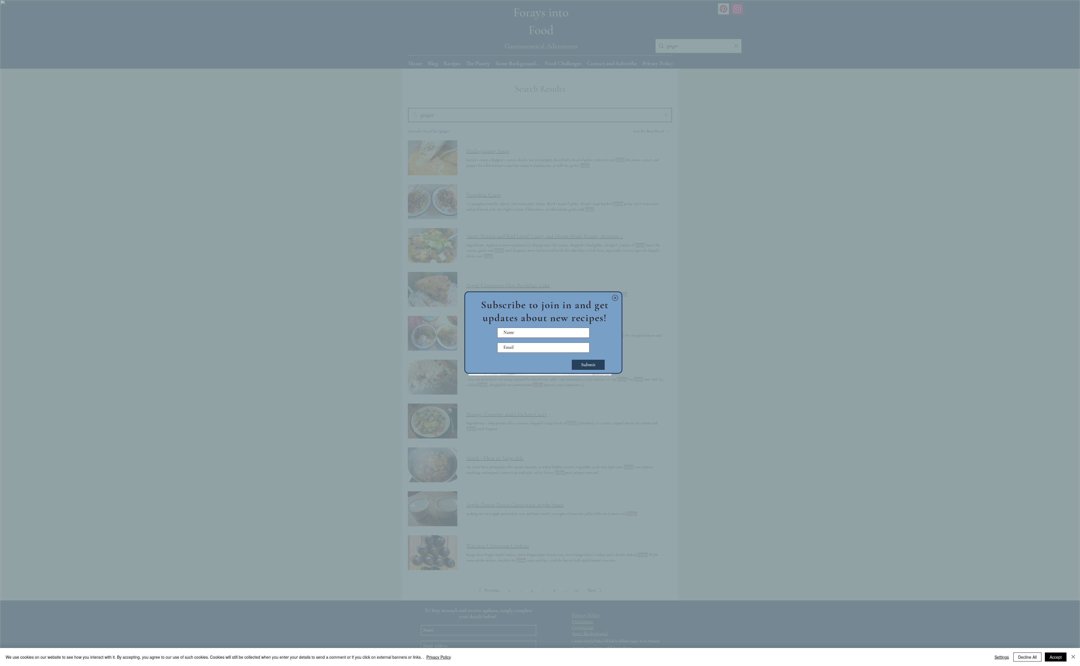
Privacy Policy (438, 657)
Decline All (1027, 657)
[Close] (1073, 657)
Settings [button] (1001, 657)
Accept (1056, 657)
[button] (615, 298)
